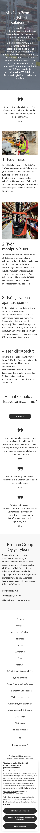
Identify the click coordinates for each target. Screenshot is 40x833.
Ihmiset (20, 645)
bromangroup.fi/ (20, 745)
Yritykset (20, 625)
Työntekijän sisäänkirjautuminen (20, 756)
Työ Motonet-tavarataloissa (20, 671)
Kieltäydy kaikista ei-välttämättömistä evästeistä (20, 818)
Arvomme (20, 651)
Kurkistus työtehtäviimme (20, 703)
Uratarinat (20, 716)
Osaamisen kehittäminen (20, 710)
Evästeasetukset (20, 826)
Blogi (20, 658)
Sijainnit (20, 638)
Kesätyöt (20, 664)
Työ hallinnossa (20, 677)
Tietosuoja (20, 723)
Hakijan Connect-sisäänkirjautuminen (20, 758)
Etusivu (20, 619)
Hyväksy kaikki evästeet (20, 811)
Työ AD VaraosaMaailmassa (20, 684)
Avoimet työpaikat (20, 632)
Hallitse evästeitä (20, 729)
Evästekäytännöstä (10, 791)
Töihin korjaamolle (20, 697)
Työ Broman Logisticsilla (20, 690)
